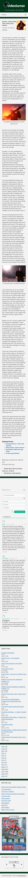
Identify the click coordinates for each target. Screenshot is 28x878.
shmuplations (5, 803)
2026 (2, 746)
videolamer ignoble (7, 724)
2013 (2, 758)
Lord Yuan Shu (5, 796)
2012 (2, 760)
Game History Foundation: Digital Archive (13, 787)
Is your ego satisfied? (13, 453)
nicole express (5, 798)
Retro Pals (4, 805)
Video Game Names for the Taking (11, 663)
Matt (3, 524)
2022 (2, 751)
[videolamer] (14, 4)
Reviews (6, 460)
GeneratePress (22, 875)
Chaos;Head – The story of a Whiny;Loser (13, 674)
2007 (2, 771)
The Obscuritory (6, 789)
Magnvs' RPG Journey (7, 809)
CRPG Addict (5, 807)
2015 (2, 755)
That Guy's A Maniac (7, 791)
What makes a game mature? (15, 447)
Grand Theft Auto (9, 464)
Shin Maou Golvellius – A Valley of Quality (13, 712)
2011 (2, 762)
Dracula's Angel (6, 800)
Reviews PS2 (13, 460)
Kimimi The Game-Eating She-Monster (13, 794)
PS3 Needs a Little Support (12, 473)
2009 (3, 767)
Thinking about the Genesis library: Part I (13, 737)
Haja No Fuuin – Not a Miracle (10, 658)
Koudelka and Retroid (7, 653)
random (14, 867)
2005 (2, 776)
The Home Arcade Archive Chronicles (12, 706)
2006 (3, 774)
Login (24, 489)
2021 (2, 753)
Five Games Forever (7, 669)
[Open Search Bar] (25, 14)
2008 (2, 769)
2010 (2, 765)
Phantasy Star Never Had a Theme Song (13, 694)
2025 (2, 749)
